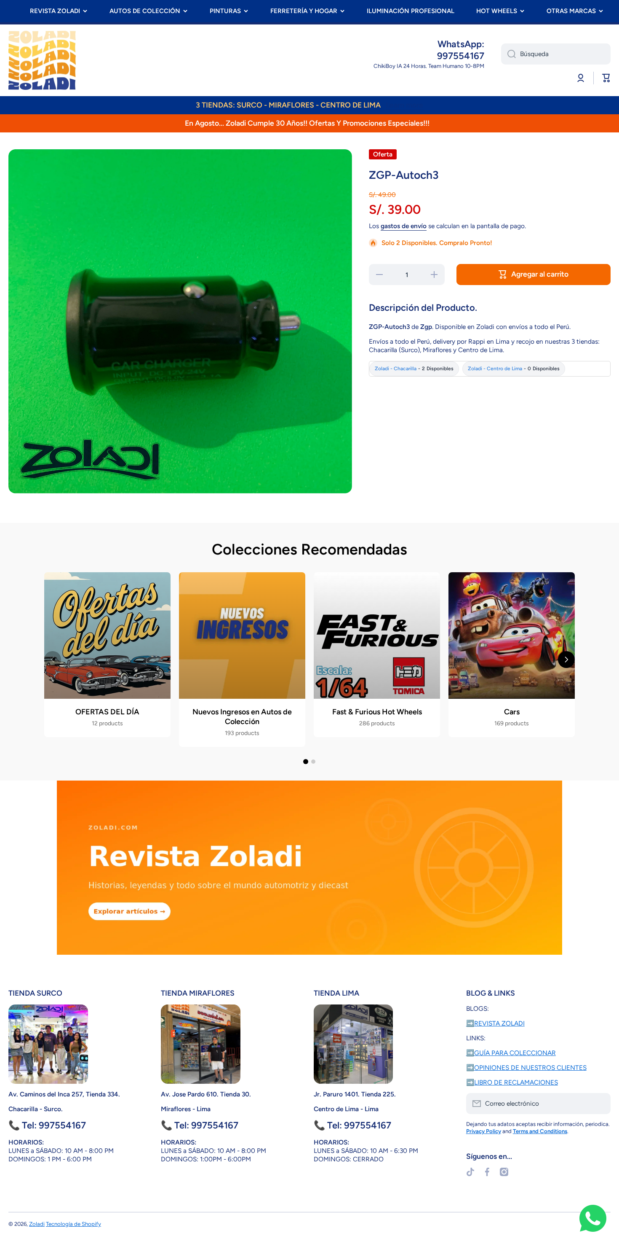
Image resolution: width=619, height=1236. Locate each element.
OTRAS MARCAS (571, 11)
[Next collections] (566, 659)
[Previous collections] (52, 659)
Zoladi (37, 1223)
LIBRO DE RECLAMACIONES (516, 1082)
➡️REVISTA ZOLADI (495, 1023)
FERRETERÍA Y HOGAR (303, 11)
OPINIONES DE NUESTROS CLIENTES (530, 1068)
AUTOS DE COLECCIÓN (144, 11)
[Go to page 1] (305, 761)
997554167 (460, 56)
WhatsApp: (461, 44)
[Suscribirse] (600, 1103)
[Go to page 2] (313, 761)
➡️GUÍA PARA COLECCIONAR (511, 1053)
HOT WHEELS (496, 11)
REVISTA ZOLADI (55, 11)
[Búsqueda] (508, 54)
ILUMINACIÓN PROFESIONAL (410, 11)
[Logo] (42, 60)
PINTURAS (225, 11)
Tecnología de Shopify (73, 1223)
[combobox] (556, 54)
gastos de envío (404, 226)
